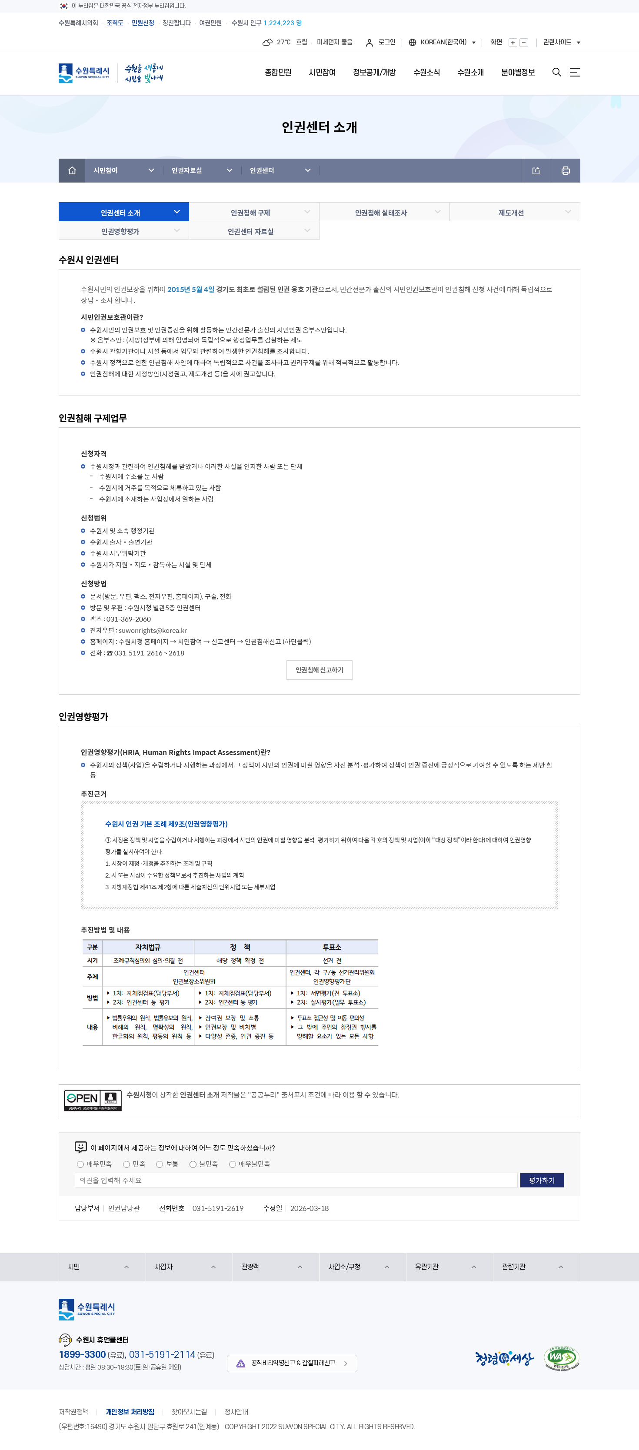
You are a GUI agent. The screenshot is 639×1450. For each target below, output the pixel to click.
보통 (172, 1163)
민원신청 (143, 23)
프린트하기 (565, 171)
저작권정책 (73, 1412)
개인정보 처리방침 (130, 1412)
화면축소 (523, 42)
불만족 (208, 1163)
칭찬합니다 (177, 23)
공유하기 (536, 171)
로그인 (387, 42)
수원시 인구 (267, 23)
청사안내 (236, 1412)
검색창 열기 (556, 72)
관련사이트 (557, 42)
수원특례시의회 (78, 23)
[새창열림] (92, 1101)
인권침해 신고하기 (320, 670)
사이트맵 (575, 72)
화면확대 (513, 42)
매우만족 (99, 1163)
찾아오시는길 (189, 1412)
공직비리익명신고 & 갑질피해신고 (293, 1363)
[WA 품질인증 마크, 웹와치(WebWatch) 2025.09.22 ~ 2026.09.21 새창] (561, 1358)
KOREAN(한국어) (444, 42)
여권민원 (210, 23)
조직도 (114, 23)
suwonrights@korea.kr (153, 630)
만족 (139, 1163)
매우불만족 (254, 1163)
